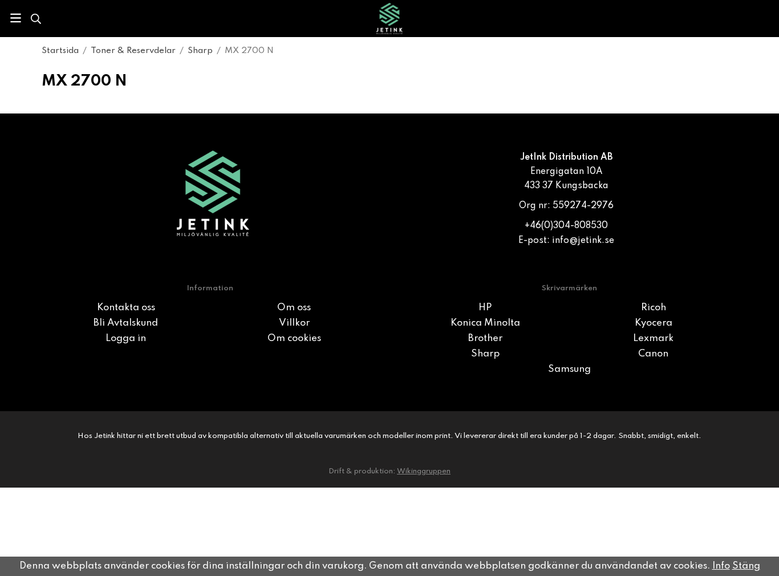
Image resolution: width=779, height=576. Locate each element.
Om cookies (294, 338)
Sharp (485, 354)
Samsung (569, 369)
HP (485, 308)
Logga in (126, 338)
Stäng (746, 566)
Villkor (294, 323)
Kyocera (653, 323)
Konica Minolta (485, 323)
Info (721, 566)
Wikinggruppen (424, 471)
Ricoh (653, 308)
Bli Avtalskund (126, 323)
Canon (653, 354)
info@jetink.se (583, 240)
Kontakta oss (126, 308)
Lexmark (653, 338)
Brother (485, 338)
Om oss (294, 308)
